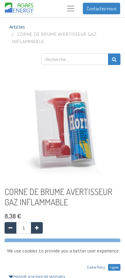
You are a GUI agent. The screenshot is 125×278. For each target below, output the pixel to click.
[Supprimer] (10, 228)
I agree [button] (114, 267)
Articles (17, 27)
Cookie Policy (96, 267)
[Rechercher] (114, 59)
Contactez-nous (101, 8)
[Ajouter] (37, 228)
